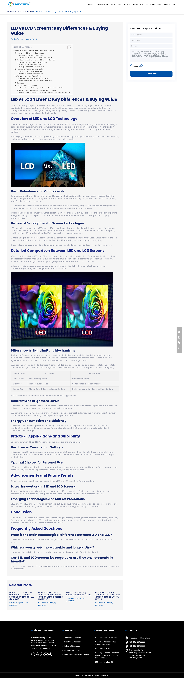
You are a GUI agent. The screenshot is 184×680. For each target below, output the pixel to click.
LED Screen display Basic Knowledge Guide (78, 593)
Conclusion (21, 83)
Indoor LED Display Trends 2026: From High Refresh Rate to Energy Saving (107, 595)
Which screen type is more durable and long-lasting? (38, 90)
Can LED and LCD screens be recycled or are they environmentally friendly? (45, 92)
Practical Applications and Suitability (30, 69)
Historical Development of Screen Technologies (36, 57)
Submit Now (151, 73)
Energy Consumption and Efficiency (32, 67)
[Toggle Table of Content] (68, 47)
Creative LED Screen (72, 642)
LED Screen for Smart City (106, 637)
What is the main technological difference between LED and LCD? (41, 88)
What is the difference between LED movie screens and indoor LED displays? (21, 595)
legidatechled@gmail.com (140, 638)
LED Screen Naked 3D (104, 662)
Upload (135, 67)
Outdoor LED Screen (72, 650)
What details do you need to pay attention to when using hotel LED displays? (50, 595)
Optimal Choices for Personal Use (31, 74)
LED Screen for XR (102, 648)
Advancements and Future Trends (29, 76)
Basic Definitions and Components (31, 55)
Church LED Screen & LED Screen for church (105, 643)
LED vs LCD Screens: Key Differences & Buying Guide (33, 50)
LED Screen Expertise (16, 603)
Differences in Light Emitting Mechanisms (33, 62)
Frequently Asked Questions (27, 86)
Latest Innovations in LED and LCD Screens (34, 78)
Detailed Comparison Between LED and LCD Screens (36, 60)
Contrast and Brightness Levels (30, 64)
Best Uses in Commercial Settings (31, 71)
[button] (174, 4)
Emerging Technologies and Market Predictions (36, 80)
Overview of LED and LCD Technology (30, 53)
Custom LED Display (72, 637)
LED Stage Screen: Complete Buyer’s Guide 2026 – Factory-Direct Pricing (107, 655)
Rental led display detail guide (76, 654)
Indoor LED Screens (72, 646)
